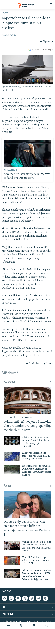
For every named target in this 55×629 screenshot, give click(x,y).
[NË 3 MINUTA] (33, 625)
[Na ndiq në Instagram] (11, 598)
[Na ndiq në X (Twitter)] (25, 598)
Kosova (9, 382)
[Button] (46, 41)
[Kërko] (46, 625)
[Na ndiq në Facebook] (4, 598)
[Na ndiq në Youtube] (18, 598)
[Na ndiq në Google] (45, 598)
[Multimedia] (8, 625)
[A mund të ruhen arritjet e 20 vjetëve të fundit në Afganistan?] (27, 153)
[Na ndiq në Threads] (31, 598)
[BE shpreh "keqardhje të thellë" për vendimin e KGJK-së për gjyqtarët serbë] (12, 456)
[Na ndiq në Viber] (38, 598)
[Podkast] (21, 625)
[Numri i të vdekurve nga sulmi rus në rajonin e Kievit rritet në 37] (12, 560)
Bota (7, 486)
